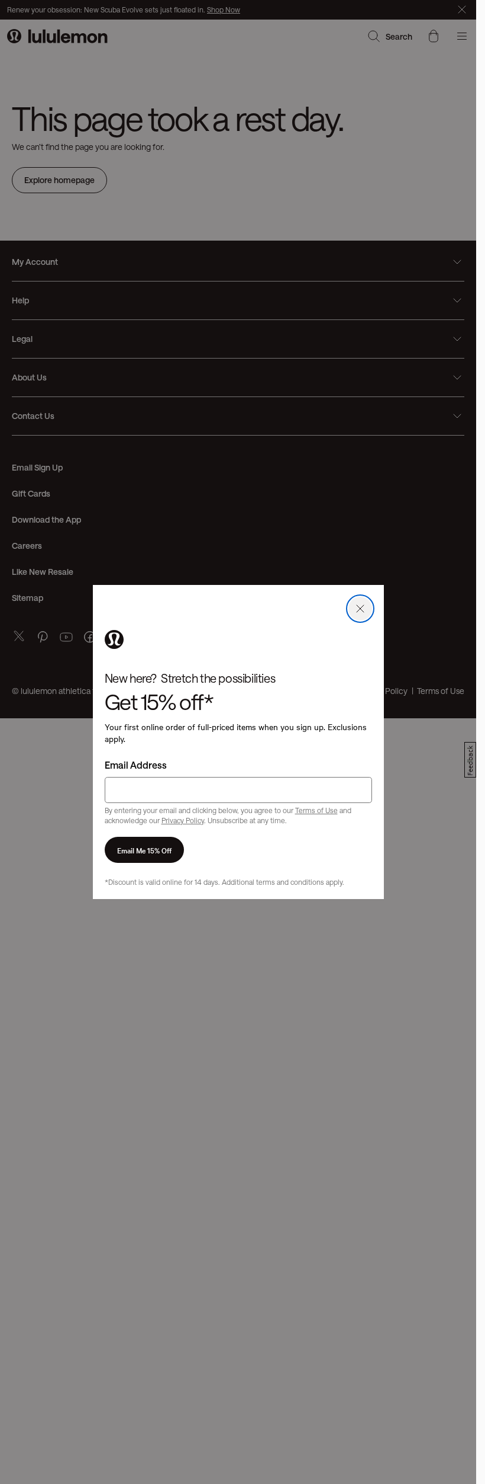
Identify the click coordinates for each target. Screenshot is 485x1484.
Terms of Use (316, 810)
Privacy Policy (182, 820)
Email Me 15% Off (144, 850)
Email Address (136, 764)
